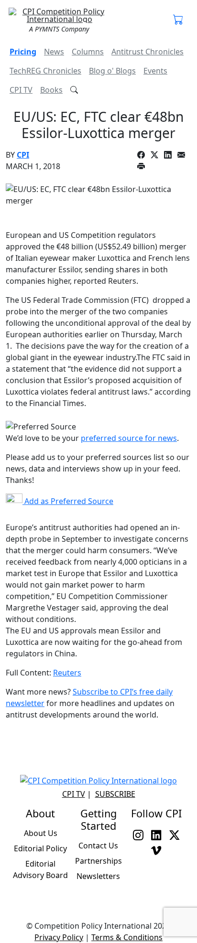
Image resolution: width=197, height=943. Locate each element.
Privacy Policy (58, 937)
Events (155, 70)
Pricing (23, 51)
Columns (88, 51)
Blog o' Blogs (112, 70)
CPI (23, 155)
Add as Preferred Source (67, 501)
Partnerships (98, 861)
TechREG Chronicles (45, 70)
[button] (178, 20)
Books (51, 90)
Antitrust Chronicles (147, 51)
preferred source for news (129, 438)
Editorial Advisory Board (40, 869)
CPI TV (21, 90)
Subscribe (115, 794)
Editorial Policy (40, 848)
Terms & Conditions (127, 937)
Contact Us (98, 845)
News (54, 51)
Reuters (67, 672)
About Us (40, 833)
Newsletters (98, 876)
